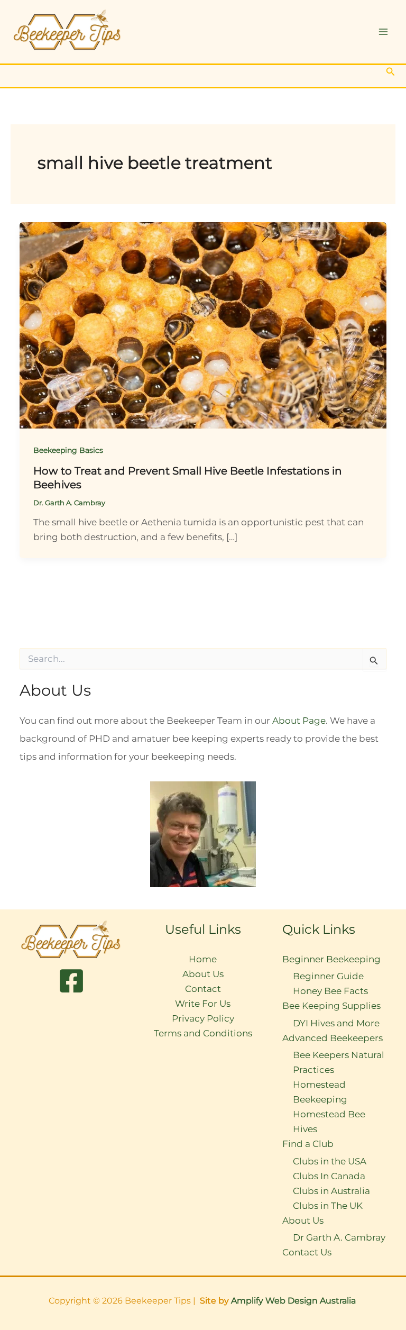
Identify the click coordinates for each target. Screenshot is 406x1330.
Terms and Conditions (203, 1033)
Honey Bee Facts (330, 991)
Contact (203, 988)
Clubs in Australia (331, 1191)
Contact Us (306, 1252)
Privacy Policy (203, 1018)
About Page (299, 720)
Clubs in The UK (328, 1205)
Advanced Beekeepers (332, 1038)
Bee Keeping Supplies (331, 1005)
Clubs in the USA (329, 1161)
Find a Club (308, 1143)
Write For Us (202, 1003)
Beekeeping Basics (68, 450)
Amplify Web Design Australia (294, 1301)
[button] (390, 72)
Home (203, 959)
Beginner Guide (328, 976)
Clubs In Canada (329, 1176)
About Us (203, 974)
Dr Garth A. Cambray (339, 1237)
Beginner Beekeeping (331, 959)
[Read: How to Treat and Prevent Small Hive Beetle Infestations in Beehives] (203, 324)
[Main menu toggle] (384, 32)
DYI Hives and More (336, 1023)
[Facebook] (71, 981)
